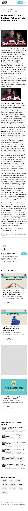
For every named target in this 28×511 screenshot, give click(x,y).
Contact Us (16, 504)
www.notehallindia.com (8, 79)
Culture (13, 484)
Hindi (11, 480)
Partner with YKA (14, 502)
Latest (20, 484)
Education (5, 484)
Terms (11, 504)
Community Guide (5, 504)
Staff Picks (12, 488)
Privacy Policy (22, 504)
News (20, 488)
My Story (5, 492)
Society (4, 480)
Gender (4, 488)
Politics (18, 480)
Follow (23, 254)
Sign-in (20, 2)
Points (20, 502)
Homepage (4, 502)
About (8, 502)
